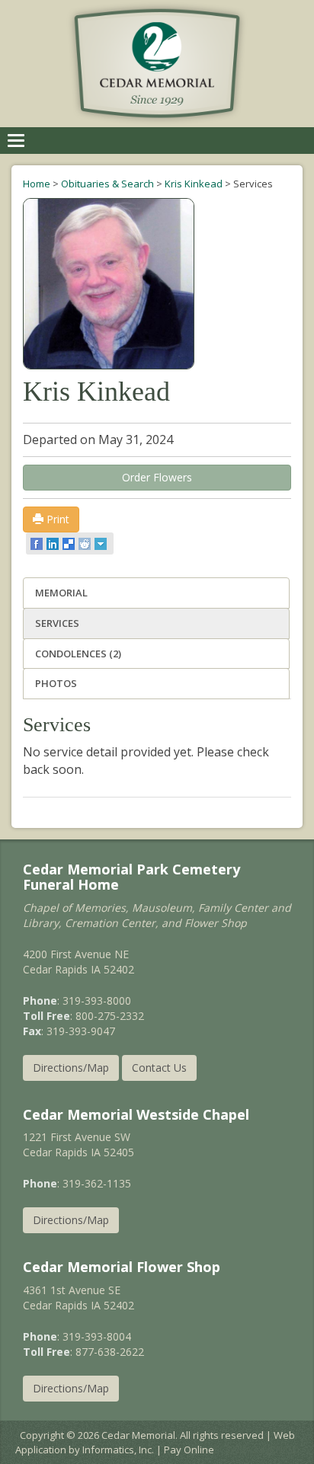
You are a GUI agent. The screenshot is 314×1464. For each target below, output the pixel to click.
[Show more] (102, 544)
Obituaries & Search (107, 183)
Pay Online (189, 1449)
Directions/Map (71, 1067)
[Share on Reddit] (85, 544)
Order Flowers (157, 477)
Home (36, 183)
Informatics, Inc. (118, 1449)
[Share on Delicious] (69, 544)
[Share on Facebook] (37, 544)
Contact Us (159, 1067)
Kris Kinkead (194, 183)
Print (56, 519)
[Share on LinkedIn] (53, 544)
